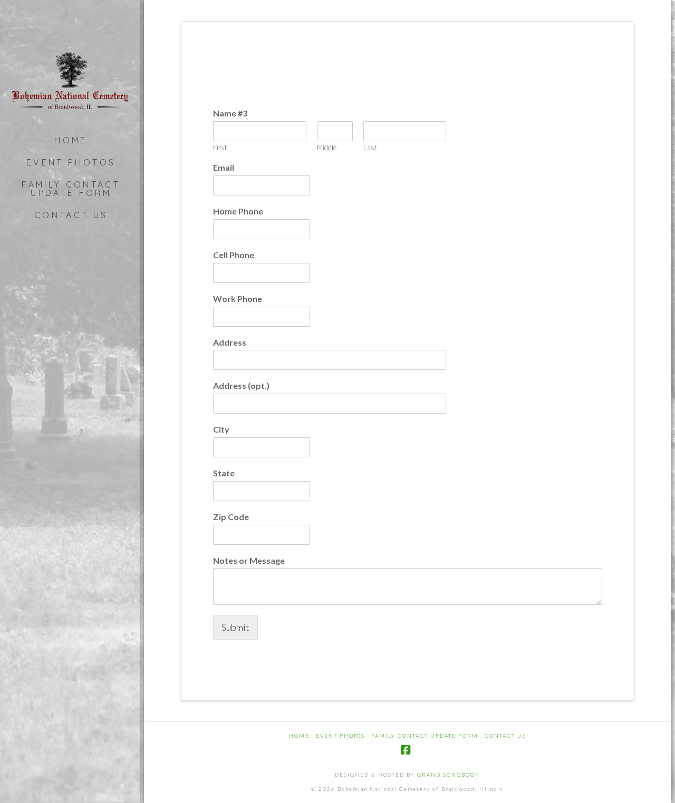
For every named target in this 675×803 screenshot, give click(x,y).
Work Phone (237, 298)
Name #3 (230, 113)
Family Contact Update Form (424, 735)
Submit (235, 627)
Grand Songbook (448, 774)
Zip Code (231, 517)
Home (299, 735)
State (224, 473)
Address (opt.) (241, 385)
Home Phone (238, 211)
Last (370, 147)
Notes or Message (249, 560)
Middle (326, 147)
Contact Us (505, 735)
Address (229, 342)
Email (223, 167)
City (221, 429)
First (220, 147)
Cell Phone (233, 255)
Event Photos (340, 735)
